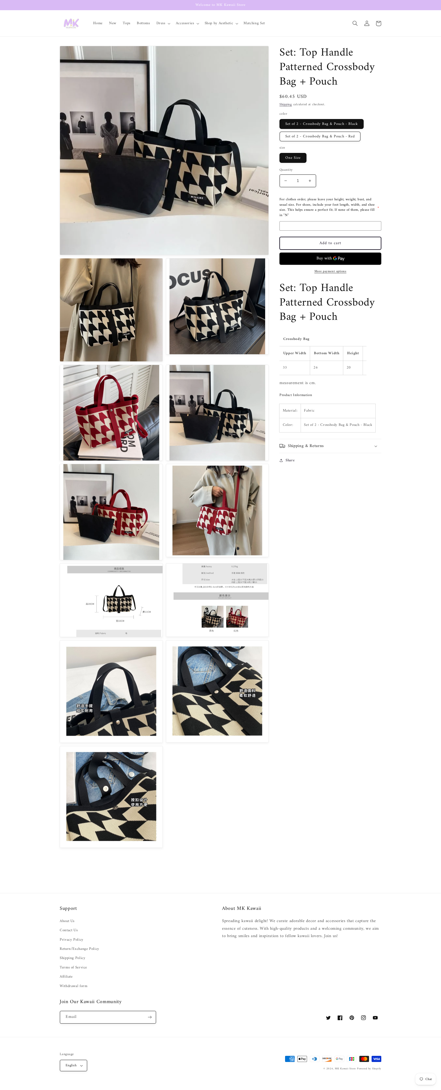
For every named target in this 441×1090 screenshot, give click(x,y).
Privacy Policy (71, 939)
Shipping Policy (72, 958)
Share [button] (290, 460)
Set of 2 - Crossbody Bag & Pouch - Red (320, 136)
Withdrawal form (73, 986)
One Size (293, 157)
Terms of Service (73, 967)
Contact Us (69, 930)
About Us (67, 921)
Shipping (285, 104)
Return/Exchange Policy (79, 948)
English (71, 1065)
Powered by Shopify (369, 1068)
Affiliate (66, 976)
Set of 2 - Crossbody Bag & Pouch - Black (321, 124)
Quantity (285, 170)
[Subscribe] (150, 1017)
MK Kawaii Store (345, 1068)
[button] (163, 23)
